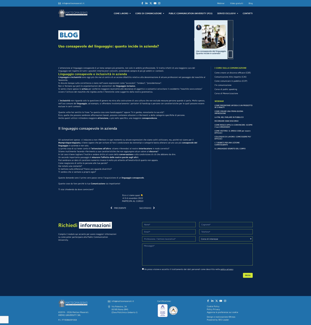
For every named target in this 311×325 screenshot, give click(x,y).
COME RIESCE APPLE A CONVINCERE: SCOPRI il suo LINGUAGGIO (233, 126)
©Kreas (232, 317)
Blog (251, 3)
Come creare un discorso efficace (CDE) (233, 72)
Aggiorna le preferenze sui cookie (222, 312)
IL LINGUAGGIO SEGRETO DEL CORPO (230, 148)
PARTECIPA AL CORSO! (132, 201)
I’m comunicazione (223, 85)
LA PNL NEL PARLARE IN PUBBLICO (229, 117)
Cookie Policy (213, 306)
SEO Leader (223, 319)
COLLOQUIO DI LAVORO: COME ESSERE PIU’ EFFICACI (233, 137)
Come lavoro (121, 13)
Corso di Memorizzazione (226, 93)
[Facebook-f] (142, 3)
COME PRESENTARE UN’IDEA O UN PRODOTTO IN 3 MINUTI (233, 106)
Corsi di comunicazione (148, 13)
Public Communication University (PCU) (190, 13)
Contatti (248, 13)
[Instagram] (159, 3)
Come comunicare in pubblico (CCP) (231, 81)
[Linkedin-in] (146, 3)
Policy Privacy (213, 309)
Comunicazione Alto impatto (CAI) (230, 76)
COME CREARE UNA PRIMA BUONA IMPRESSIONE (229, 112)
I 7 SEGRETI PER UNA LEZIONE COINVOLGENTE (227, 143)
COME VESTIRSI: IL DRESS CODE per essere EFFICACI (233, 132)
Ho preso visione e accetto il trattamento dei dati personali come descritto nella (188, 269)
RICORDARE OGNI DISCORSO (226, 121)
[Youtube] (155, 3)
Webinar (221, 3)
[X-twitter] (151, 3)
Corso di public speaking (226, 89)
